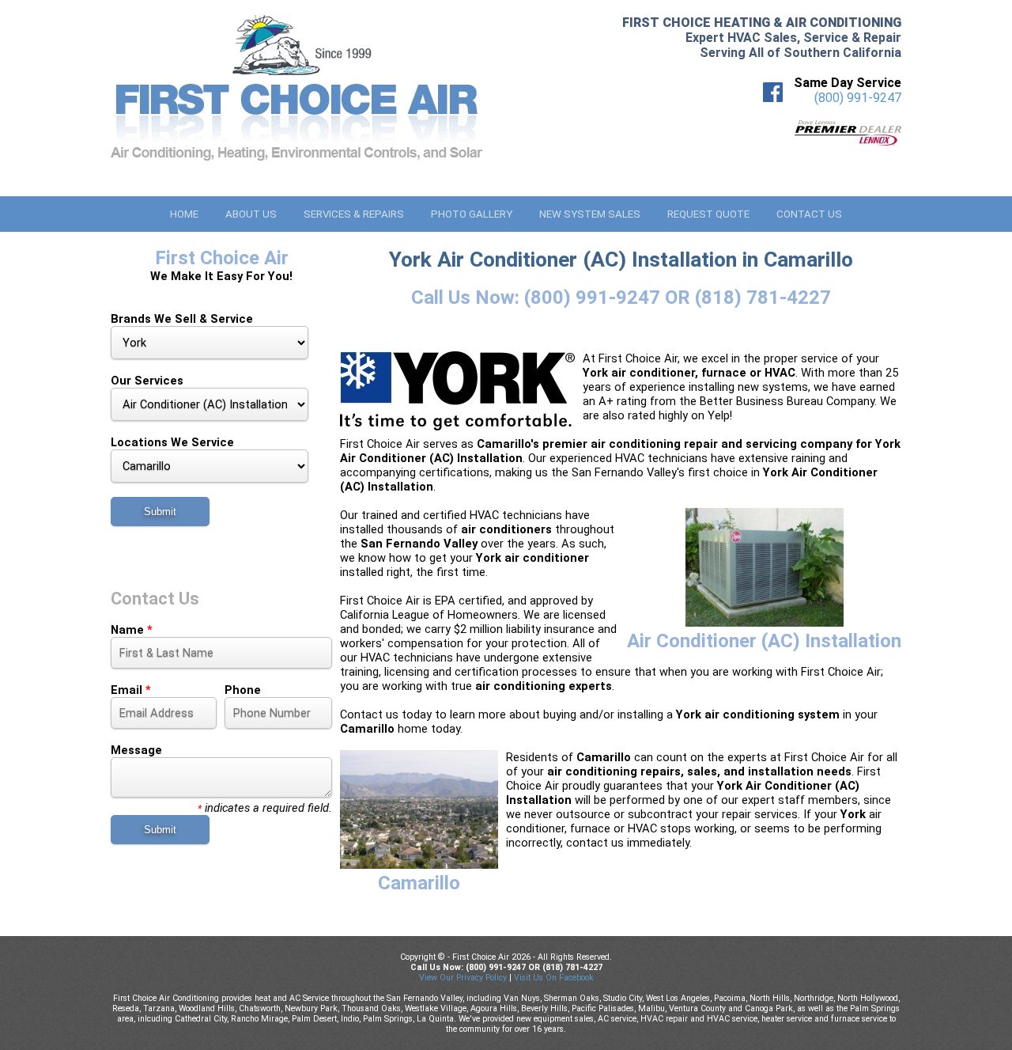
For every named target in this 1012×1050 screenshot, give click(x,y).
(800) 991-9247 (857, 97)
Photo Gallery (471, 214)
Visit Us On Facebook (554, 977)
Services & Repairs (354, 214)
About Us (251, 214)
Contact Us (809, 214)
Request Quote (708, 214)
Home (184, 214)
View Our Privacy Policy (463, 977)
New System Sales (589, 214)
